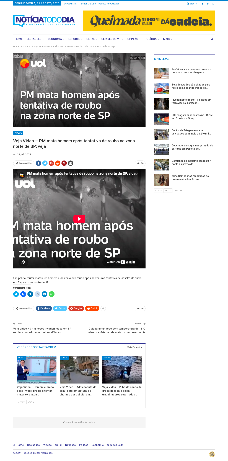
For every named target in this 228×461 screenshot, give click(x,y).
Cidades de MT (111, 39)
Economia (55, 39)
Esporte (74, 39)
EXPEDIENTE (70, 3)
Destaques (34, 39)
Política (151, 39)
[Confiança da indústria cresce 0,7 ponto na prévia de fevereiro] (161, 165)
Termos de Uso (87, 3)
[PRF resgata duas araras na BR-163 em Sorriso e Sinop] (161, 119)
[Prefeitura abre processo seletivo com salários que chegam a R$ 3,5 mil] (161, 73)
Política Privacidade (109, 3)
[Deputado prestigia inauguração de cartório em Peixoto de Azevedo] (161, 149)
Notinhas (70, 445)
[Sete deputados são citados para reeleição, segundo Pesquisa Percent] (161, 88)
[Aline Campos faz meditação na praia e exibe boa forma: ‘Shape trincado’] (161, 180)
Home (18, 39)
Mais (166, 39)
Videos (18, 133)
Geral (90, 39)
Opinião (132, 39)
